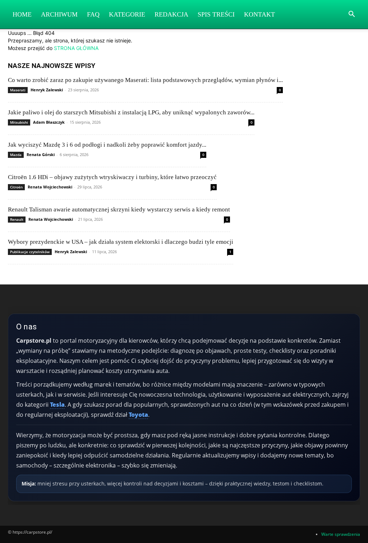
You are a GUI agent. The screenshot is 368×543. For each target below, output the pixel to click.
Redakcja (171, 14)
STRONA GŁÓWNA (76, 48)
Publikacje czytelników (30, 251)
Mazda (16, 154)
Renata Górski (41, 154)
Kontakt (259, 14)
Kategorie (127, 14)
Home (22, 14)
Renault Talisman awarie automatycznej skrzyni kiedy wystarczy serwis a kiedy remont (119, 209)
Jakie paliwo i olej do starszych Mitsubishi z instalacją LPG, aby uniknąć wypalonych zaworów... (131, 112)
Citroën (16, 187)
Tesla (57, 405)
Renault (16, 219)
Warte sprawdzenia (340, 534)
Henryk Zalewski (47, 89)
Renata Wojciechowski (50, 187)
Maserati (18, 89)
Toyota (138, 415)
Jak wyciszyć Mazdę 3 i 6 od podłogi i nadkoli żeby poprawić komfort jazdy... (107, 144)
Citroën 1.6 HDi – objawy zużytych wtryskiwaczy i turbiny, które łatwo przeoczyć (112, 177)
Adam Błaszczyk (49, 122)
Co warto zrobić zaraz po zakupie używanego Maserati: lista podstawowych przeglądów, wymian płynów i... (145, 80)
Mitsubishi (19, 122)
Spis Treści (216, 14)
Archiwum (59, 14)
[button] (351, 15)
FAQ (93, 14)
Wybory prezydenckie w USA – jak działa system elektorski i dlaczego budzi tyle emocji (120, 241)
